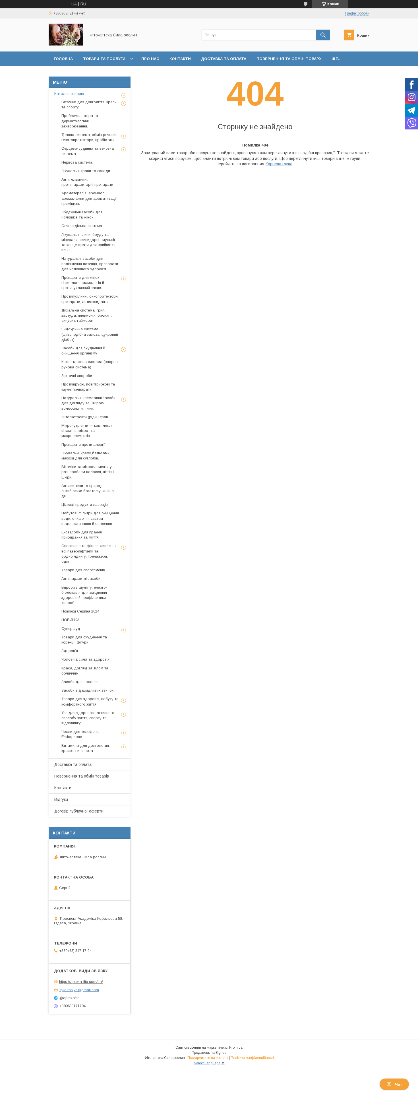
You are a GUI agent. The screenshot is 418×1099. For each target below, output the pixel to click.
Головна (63, 59)
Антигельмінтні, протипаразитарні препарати (87, 182)
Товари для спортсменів (83, 570)
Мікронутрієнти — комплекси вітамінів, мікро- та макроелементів (87, 430)
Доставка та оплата (223, 59)
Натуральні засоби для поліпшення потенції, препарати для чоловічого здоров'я (89, 263)
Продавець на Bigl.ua (209, 1053)
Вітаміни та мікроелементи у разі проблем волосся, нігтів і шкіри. (87, 472)
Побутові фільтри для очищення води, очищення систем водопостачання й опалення (90, 518)
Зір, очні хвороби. (77, 376)
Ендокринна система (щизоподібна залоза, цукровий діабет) (89, 334)
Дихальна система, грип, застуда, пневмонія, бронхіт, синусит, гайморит (86, 315)
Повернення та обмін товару (288, 59)
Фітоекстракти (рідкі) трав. (85, 417)
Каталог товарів (69, 93)
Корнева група (279, 164)
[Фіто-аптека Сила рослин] (66, 44)
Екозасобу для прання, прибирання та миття (82, 534)
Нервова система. (77, 162)
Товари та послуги (104, 59)
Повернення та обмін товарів (81, 776)
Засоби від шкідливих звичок (87, 690)
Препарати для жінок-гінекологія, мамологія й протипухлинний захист (82, 282)
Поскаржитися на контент (207, 1058)
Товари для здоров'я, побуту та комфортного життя (90, 701)
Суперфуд (70, 628)
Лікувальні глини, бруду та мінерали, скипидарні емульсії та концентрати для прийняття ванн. (88, 242)
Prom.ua (236, 1047)
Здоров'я (69, 651)
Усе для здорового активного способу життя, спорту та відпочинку (87, 718)
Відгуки (61, 799)
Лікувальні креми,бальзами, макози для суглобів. (85, 455)
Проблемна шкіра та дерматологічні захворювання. (79, 121)
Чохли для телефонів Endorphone (80, 734)
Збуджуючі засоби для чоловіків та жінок (81, 214)
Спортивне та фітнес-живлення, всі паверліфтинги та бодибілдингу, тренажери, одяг (89, 554)
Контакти (180, 59)
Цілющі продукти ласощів (84, 504)
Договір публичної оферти (79, 811)
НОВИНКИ (70, 620)
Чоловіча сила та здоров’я (85, 659)
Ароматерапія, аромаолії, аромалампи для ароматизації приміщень (89, 198)
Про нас (150, 59)
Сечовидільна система (81, 226)
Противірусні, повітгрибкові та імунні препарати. (88, 386)
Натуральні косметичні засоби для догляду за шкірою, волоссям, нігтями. (88, 403)
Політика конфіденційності (252, 1058)
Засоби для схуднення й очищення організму (83, 350)
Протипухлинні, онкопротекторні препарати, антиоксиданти (90, 299)
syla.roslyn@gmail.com (79, 990)
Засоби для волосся (79, 682)
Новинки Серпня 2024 (80, 611)
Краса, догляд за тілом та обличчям (84, 670)
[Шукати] (323, 35)
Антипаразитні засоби (80, 578)
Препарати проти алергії (83, 444)
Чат (398, 1084)
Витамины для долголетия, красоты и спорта (85, 748)
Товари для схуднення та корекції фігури (84, 639)
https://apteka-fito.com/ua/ (81, 982)
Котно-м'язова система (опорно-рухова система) (90, 364)
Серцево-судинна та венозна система (87, 151)
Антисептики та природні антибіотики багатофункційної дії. (88, 491)
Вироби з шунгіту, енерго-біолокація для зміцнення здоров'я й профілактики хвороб (84, 595)
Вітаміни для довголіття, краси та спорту (89, 104)
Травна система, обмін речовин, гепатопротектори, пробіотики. (89, 137)
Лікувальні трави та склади (85, 171)
